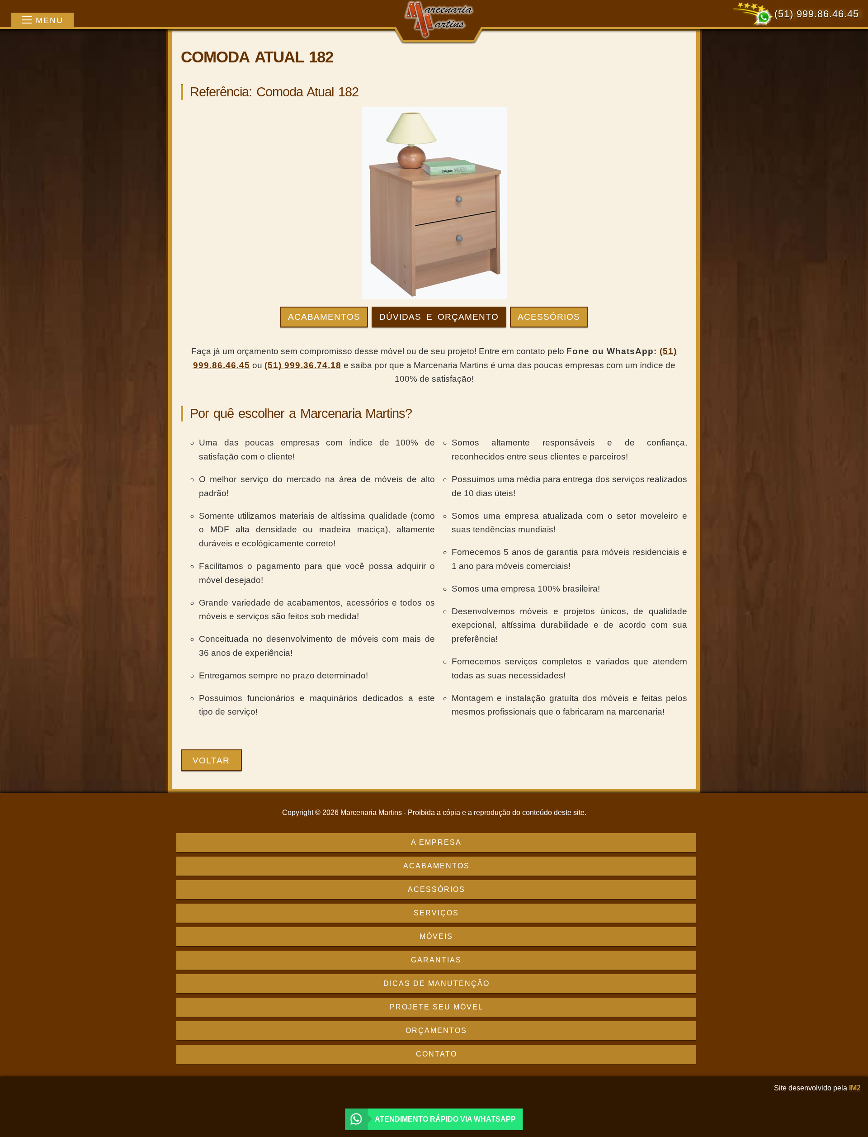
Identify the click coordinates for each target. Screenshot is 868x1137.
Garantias (436, 960)
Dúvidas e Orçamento (439, 317)
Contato (436, 1054)
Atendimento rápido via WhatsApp (445, 1119)
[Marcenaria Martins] (438, 21)
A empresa (436, 842)
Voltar (211, 760)
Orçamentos (436, 1030)
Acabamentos (324, 317)
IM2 (855, 1088)
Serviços (436, 913)
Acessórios (549, 317)
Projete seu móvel (436, 1007)
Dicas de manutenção (436, 983)
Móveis (436, 936)
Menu (49, 20)
